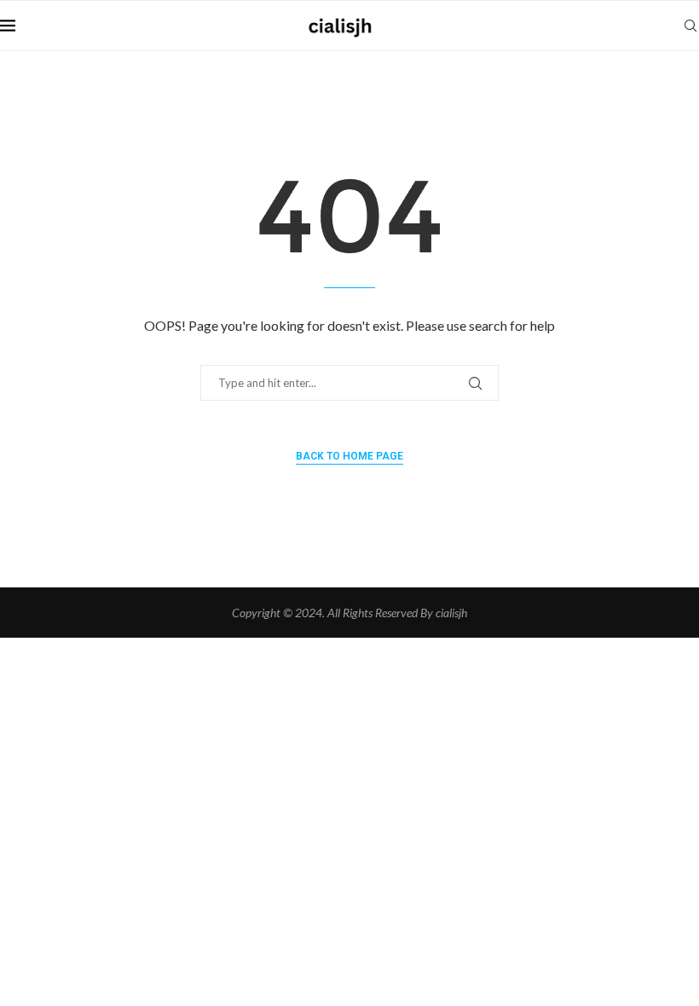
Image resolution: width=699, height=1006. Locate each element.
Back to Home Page (349, 456)
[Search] (690, 25)
